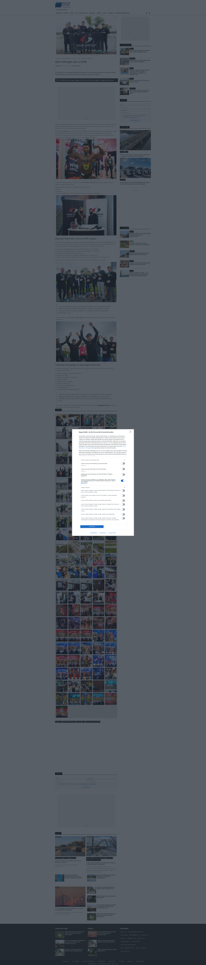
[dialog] (103, 482)
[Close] (130, 432)
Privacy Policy (112, 532)
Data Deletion (93, 532)
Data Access (103, 532)
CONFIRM (92, 526)
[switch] (123, 463)
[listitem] (103, 460)
